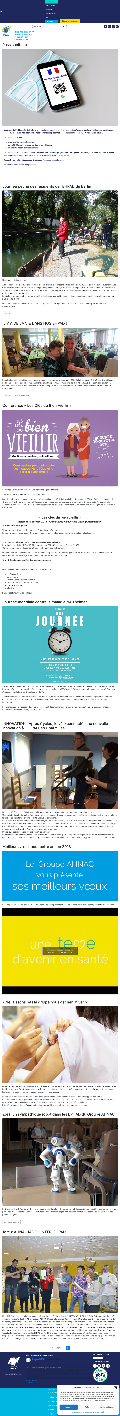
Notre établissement (22, 32)
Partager (30, 1382)
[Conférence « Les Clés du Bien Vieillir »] (60, 448)
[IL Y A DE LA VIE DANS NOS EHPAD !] (60, 352)
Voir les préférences (107, 1407)
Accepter (68, 1407)
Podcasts (49, 9)
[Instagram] (113, 26)
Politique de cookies (77, 1412)
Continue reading (11, 1222)
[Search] (64, 26)
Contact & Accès (21, 39)
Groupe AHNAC (38, 1359)
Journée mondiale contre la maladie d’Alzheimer (44, 602)
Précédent (56, 1348)
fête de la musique (22, 395)
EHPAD (7, 313)
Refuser (88, 1407)
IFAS (47, 17)
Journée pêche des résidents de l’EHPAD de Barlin (46, 186)
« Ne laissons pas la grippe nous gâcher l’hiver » (44, 1002)
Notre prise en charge (23, 34)
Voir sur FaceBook (31, 1380)
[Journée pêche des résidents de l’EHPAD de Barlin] (60, 233)
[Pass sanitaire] (60, 87)
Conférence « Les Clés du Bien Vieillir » (37, 405)
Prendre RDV (50, 21)
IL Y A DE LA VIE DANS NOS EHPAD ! (34, 323)
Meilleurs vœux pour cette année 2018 (36, 846)
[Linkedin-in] (117, 26)
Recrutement (50, 2)
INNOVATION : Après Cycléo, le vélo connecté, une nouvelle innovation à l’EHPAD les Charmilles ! (55, 725)
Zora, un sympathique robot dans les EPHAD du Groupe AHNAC (58, 1114)
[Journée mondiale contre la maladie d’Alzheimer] (60, 644)
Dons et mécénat (51, 13)
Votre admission (21, 37)
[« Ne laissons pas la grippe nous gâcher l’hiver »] (60, 1044)
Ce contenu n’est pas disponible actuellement (44, 1368)
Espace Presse (50, 5)
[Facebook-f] (105, 26)
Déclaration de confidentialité (94, 1412)
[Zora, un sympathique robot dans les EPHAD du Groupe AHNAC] (60, 1162)
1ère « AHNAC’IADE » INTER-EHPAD (34, 1232)
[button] (115, 1387)
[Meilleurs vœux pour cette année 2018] (60, 876)
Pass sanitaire (14, 44)
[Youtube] (109, 26)
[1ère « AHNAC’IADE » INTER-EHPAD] (60, 1274)
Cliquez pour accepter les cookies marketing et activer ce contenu (60, 951)
